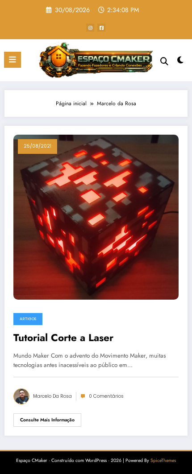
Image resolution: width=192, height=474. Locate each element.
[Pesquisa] (164, 61)
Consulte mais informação (47, 419)
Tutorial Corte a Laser (63, 338)
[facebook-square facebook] (101, 28)
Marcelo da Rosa (52, 396)
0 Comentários (106, 396)
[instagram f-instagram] (90, 28)
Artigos (28, 318)
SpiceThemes (163, 460)
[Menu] (12, 60)
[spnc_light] (180, 62)
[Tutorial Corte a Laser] (96, 217)
